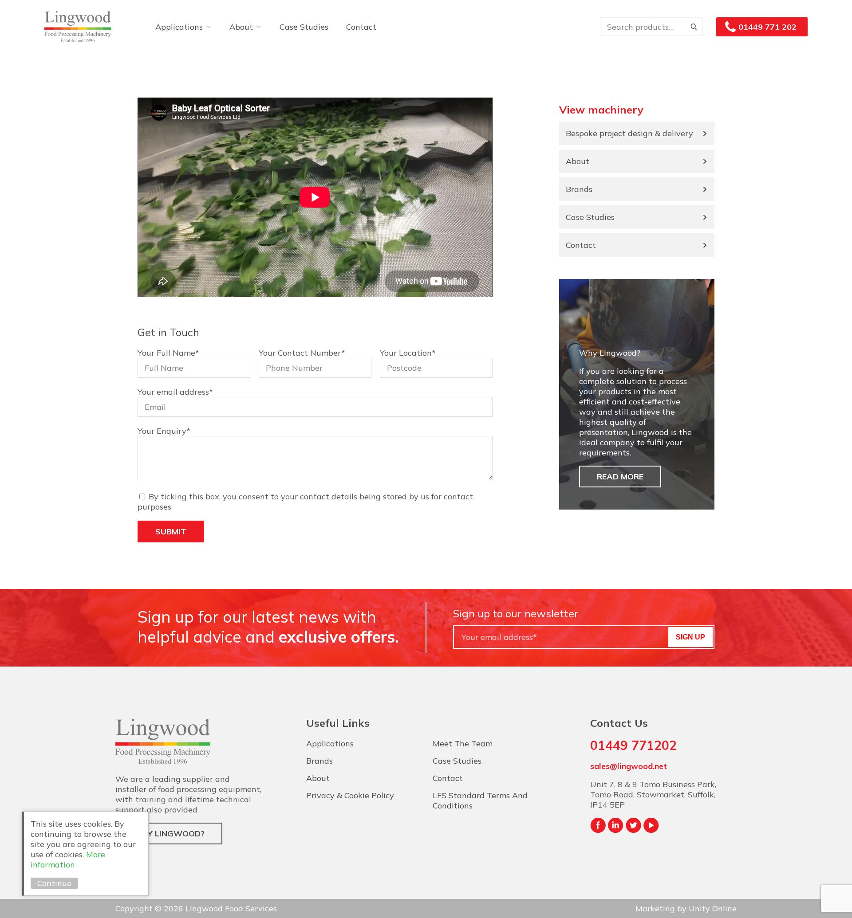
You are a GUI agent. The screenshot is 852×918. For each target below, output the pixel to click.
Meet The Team (463, 743)
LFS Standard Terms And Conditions (480, 800)
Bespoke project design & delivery (629, 133)
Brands (579, 189)
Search (693, 26)
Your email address (175, 392)
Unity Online (713, 908)
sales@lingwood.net (628, 766)
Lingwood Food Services (77, 26)
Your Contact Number (302, 353)
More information (68, 859)
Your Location (408, 353)
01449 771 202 (767, 27)
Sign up (690, 637)
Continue (54, 883)
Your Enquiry (164, 431)
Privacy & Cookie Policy (350, 795)
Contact (361, 27)
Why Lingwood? (169, 833)
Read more (620, 476)
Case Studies (304, 27)
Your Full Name (168, 353)
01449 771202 (633, 745)
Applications (179, 27)
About (241, 27)
